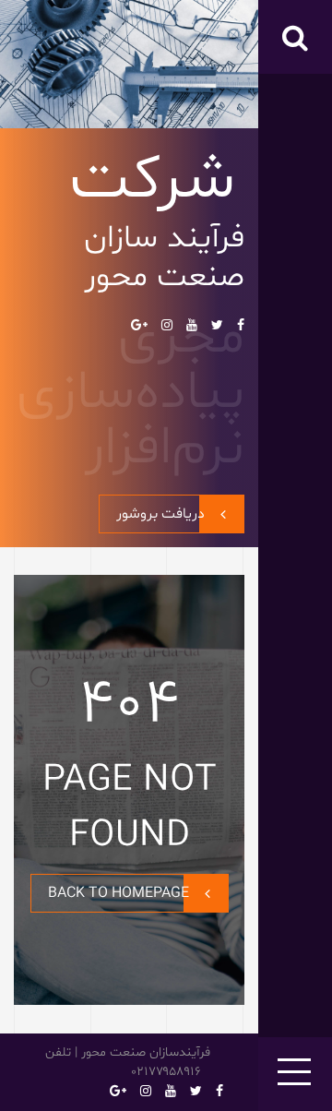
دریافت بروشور (160, 514)
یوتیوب (191, 325)
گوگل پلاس (139, 325)
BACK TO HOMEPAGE (118, 893)
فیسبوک (240, 325)
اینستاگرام (166, 325)
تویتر (217, 325)
